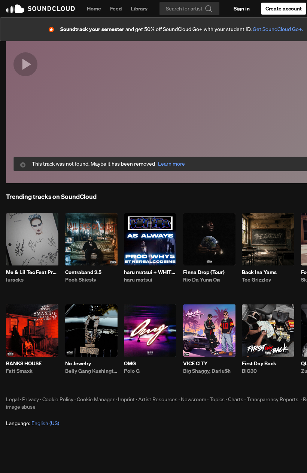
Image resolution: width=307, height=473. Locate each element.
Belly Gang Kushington (91, 371)
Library (139, 8)
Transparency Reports (272, 399)
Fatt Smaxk (19, 371)
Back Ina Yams (259, 272)
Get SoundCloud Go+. (278, 29)
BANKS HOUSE (24, 363)
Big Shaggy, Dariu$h (207, 371)
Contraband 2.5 (83, 272)
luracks (15, 279)
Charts (235, 399)
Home (94, 8)
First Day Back (259, 363)
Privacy (30, 399)
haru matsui (138, 279)
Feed (116, 8)
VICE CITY (195, 363)
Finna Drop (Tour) (204, 272)
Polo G (132, 371)
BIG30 (249, 371)
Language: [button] (32, 423)
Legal (12, 399)
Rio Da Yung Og (201, 279)
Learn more (171, 164)
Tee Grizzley (256, 279)
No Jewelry (78, 363)
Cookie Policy (57, 399)
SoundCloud (40, 8)
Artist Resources (157, 399)
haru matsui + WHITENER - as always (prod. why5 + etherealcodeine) (150, 272)
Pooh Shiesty (80, 279)
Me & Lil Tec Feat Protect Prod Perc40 (32, 272)
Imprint (126, 399)
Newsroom (193, 399)
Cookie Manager (96, 399)
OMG (130, 363)
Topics (217, 399)
